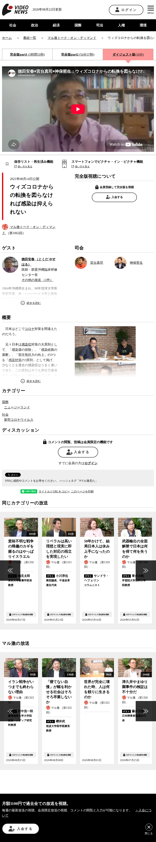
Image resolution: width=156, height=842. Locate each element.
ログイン (129, 10)
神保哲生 (136, 262)
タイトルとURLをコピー (54, 491)
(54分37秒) (77, 54)
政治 (34, 25)
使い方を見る (25, 166)
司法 (99, 25)
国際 (78, 25)
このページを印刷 (82, 491)
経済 (56, 25)
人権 (121, 25)
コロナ (30, 329)
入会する (117, 197)
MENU (150, 13)
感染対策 (15, 360)
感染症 (26, 344)
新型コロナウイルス (18, 419)
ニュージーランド (17, 407)
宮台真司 (96, 262)
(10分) (128, 54)
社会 (12, 25)
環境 (143, 25)
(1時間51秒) (27, 54)
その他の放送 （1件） (37, 280)
